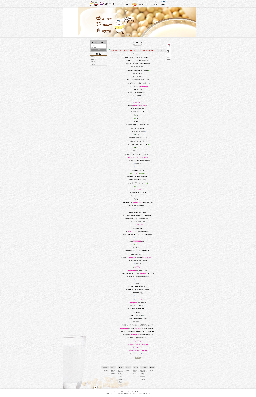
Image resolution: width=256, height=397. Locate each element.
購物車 (169, 45)
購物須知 (168, 57)
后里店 (134, 374)
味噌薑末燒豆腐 (143, 379)
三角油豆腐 (120, 379)
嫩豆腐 (119, 373)
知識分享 (93, 61)
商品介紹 (121, 367)
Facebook (163, 1)
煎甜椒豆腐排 (143, 378)
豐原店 (134, 373)
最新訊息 (93, 56)
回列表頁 (138, 357)
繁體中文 (155, 1)
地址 (118, 393)
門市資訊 (93, 64)
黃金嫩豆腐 (120, 371)
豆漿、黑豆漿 (120, 374)
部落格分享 (113, 371)
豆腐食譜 (144, 367)
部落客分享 (93, 59)
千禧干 (119, 381)
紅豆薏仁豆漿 (120, 382)
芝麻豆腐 (120, 378)
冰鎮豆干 (120, 376)
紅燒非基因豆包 (143, 370)
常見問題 (128, 367)
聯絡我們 (152, 367)
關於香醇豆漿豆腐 (105, 370)
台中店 (134, 371)
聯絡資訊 (151, 370)
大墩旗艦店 (135, 370)
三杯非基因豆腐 (143, 374)
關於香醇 (105, 367)
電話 (107, 393)
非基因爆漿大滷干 (143, 371)
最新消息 (113, 367)
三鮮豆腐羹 (142, 376)
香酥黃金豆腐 (143, 373)
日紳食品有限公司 (101, 3)
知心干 (119, 370)
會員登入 (168, 52)
